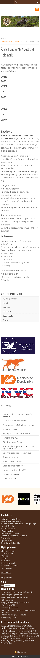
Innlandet (24, 631)
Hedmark (33, 628)
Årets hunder (8, 316)
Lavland (17, 633)
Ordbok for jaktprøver (7, 553)
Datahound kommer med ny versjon (14, 465)
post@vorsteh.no (15, 519)
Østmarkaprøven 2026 (10, 429)
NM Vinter (7, 636)
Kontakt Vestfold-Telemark (13, 42)
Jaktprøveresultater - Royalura (9, 565)
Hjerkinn (3, 631)
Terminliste (6, 307)
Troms (32, 638)
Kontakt (5, 303)
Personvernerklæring (7, 538)
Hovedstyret (19, 631)
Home (3, 42)
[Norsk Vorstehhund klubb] (20, 22)
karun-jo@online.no (15, 521)
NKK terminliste (5, 560)
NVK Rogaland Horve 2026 (11, 474)
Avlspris (20, 626)
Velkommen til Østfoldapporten (13, 461)
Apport (6, 625)
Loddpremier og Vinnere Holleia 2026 (14, 470)
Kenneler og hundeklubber (8, 563)
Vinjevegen (22, 641)
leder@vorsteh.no (10, 526)
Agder (2, 626)
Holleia (8, 631)
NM (29, 633)
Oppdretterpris (28, 636)
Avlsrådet (26, 625)
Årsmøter (6, 320)
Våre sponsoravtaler (6, 577)
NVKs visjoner (4, 556)
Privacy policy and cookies (20, 656)
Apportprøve (14, 625)
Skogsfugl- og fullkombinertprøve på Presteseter (18, 433)
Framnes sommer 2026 (10, 438)
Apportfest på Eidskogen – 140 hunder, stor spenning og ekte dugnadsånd (19, 447)
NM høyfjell (34, 634)
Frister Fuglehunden (6, 568)
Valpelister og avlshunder (8, 551)
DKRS (10, 628)
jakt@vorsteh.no (8, 531)
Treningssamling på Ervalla (11, 457)
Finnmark (20, 628)
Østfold (9, 642)
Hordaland (13, 631)
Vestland (18, 641)
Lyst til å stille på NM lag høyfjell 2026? (14, 420)
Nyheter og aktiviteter (10, 298)
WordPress (21, 652)
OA (24, 635)
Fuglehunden (27, 628)
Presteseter (7, 311)
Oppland (34, 636)
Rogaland (10, 638)
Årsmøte (4, 642)
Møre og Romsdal (24, 634)
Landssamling (11, 633)
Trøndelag (5, 640)
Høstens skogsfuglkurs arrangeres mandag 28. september (17, 415)
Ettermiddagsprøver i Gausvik (12, 442)
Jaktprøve (31, 631)
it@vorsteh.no (11, 528)
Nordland (12, 636)
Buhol (30, 626)
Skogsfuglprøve (16, 638)
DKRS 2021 (15, 629)
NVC (22, 636)
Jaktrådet (4, 633)
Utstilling (3, 558)
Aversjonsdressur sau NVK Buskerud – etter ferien (19, 425)
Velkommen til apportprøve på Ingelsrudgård (17, 453)
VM (26, 641)
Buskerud (5, 628)
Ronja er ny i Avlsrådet (10, 478)
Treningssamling (25, 638)
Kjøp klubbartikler (6, 572)
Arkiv (2, 585)
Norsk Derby (17, 636)
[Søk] (38, 2)
